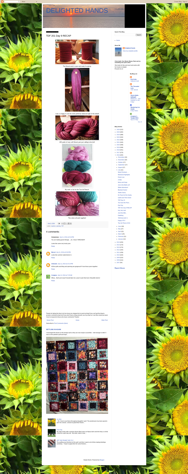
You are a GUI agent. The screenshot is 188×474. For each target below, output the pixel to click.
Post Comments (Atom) (61, 323)
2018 (118, 150)
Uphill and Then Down (124, 197)
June (119, 226)
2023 (118, 137)
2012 (118, 250)
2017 (118, 152)
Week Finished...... (123, 172)
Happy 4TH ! (121, 220)
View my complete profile (130, 51)
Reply (53, 246)
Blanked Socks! (122, 190)
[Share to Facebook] (69, 223)
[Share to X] (66, 223)
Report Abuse (120, 268)
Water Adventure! (123, 187)
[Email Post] (58, 223)
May (119, 229)
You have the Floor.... (124, 202)
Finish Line (121, 177)
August (120, 167)
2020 (118, 145)
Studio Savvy (122, 192)
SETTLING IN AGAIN (53, 329)
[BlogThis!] (64, 223)
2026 (118, 129)
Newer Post (50, 320)
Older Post (104, 320)
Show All (140, 121)
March (120, 234)
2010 (118, 255)
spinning (58, 226)
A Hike (120, 180)
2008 (118, 260)
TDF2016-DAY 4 (123, 218)
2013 (118, 247)
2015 (118, 242)
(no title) (59, 419)
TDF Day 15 (121, 200)
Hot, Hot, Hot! (122, 210)
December (121, 157)
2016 (118, 155)
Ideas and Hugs (122, 182)
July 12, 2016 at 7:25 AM (65, 275)
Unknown (54, 264)
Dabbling (120, 215)
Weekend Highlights (124, 174)
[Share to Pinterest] (71, 223)
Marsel (53, 252)
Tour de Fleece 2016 (124, 223)
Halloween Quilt (135, 81)
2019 (118, 147)
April (119, 231)
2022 (118, 140)
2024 (118, 134)
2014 (118, 245)
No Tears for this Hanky (125, 195)
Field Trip (59, 430)
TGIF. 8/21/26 (134, 89)
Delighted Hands (130, 48)
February (121, 236)
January (120, 239)
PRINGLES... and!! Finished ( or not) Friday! (135, 100)
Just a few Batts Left (124, 185)
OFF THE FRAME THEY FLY (65, 440)
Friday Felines (134, 110)
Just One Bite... (122, 213)
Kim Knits (134, 79)
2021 (118, 142)
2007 (118, 262)
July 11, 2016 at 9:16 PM (67, 237)
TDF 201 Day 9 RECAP (125, 208)
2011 (118, 252)
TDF (62, 226)
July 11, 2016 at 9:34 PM (63, 252)
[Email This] (62, 223)
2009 (118, 257)
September (121, 165)
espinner (53, 226)
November (121, 160)
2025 (118, 132)
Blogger (102, 460)
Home (77, 320)
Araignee (54, 275)
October (120, 162)
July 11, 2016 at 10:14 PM (65, 264)
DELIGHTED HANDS (77, 10)
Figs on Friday (134, 119)
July (119, 170)
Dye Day (120, 205)
